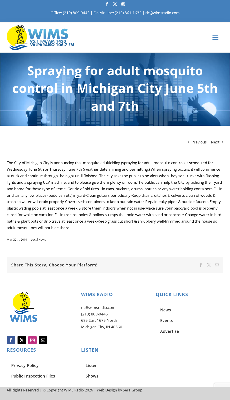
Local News (38, 239)
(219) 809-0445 (94, 314)
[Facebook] (11, 340)
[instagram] (123, 4)
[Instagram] (32, 340)
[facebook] (107, 4)
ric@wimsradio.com (162, 12)
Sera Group (132, 390)
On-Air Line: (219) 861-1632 (117, 12)
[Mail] (43, 340)
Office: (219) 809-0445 (70, 12)
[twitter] (115, 4)
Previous (199, 142)
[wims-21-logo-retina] (40, 26)
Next (215, 142)
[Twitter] (22, 340)
